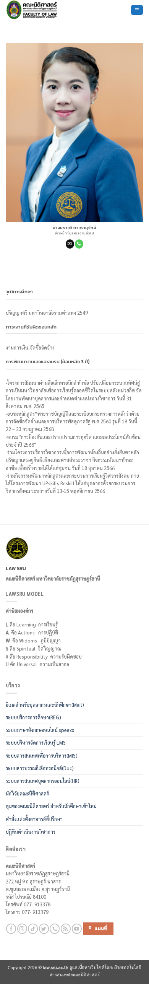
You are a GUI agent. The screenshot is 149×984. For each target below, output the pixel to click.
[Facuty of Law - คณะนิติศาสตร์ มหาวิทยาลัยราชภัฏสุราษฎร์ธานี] (40, 10)
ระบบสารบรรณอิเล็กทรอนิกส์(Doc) (40, 768)
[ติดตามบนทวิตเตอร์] (44, 929)
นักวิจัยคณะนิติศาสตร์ (27, 793)
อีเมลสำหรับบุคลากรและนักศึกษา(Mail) (45, 705)
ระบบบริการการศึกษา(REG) (33, 717)
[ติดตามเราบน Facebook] (11, 929)
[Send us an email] (70, 243)
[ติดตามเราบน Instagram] (22, 929)
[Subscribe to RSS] (66, 929)
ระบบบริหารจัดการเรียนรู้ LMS (36, 743)
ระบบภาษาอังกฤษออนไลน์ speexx (40, 730)
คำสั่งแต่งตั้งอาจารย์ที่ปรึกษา (34, 819)
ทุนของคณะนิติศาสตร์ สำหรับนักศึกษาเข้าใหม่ (51, 806)
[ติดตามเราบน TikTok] (33, 929)
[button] (137, 10)
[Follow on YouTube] (77, 929)
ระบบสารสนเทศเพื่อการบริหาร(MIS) (42, 756)
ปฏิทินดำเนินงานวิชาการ (30, 832)
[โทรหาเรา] (79, 243)
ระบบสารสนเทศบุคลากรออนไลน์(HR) (42, 781)
